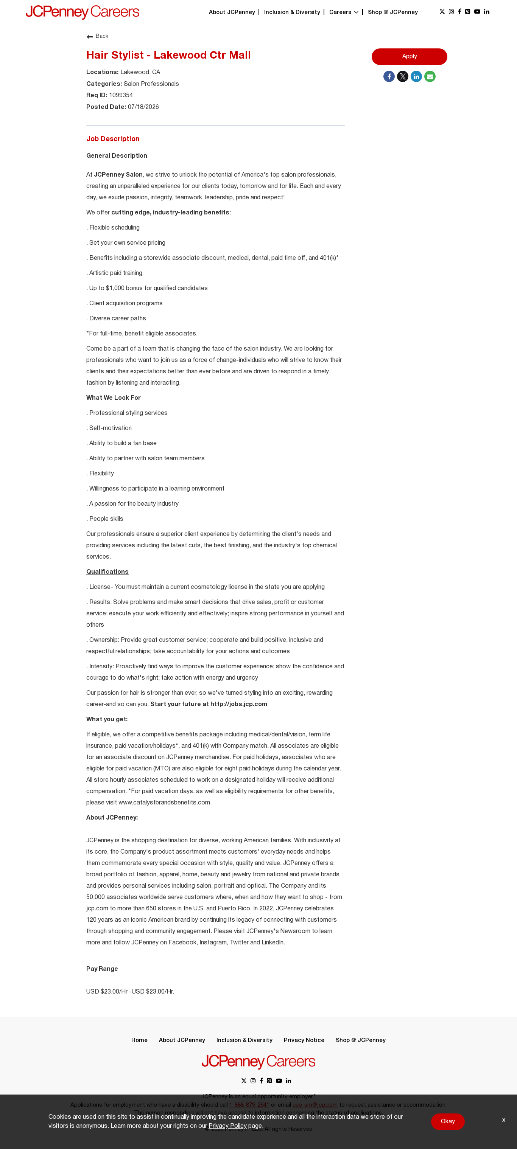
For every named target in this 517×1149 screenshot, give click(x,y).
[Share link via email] (430, 76)
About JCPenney (232, 12)
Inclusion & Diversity (292, 12)
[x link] (442, 12)
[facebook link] (459, 12)
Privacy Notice (304, 1040)
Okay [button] (448, 1121)
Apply (409, 56)
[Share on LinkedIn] (416, 76)
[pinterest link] (467, 12)
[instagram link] (451, 12)
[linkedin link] (486, 12)
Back (102, 36)
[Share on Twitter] (403, 76)
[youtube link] (477, 12)
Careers (341, 12)
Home (139, 1040)
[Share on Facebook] (389, 76)
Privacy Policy (228, 1126)
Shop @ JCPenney (393, 12)
